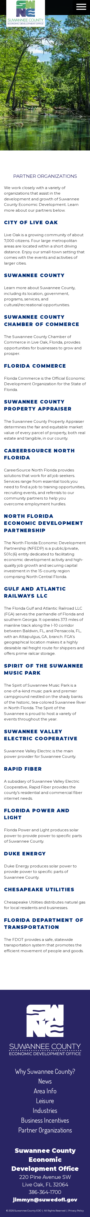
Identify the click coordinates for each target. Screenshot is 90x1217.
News (45, 1081)
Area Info (45, 1091)
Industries (45, 1110)
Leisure (45, 1100)
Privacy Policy (76, 1210)
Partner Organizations (45, 1130)
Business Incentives (45, 1120)
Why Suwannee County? (45, 1071)
